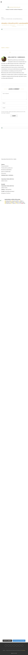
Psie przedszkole (4, 166)
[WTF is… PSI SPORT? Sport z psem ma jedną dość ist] (10, 529)
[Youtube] (14, 645)
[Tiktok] (19, 12)
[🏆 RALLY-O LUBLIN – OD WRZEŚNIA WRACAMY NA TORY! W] (24, 310)
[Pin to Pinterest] (15, 52)
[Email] (15, 12)
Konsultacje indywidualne (6, 169)
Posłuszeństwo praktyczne (7, 167)
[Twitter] (10, 12)
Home (2, 17)
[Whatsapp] (17, 12)
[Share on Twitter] (13, 52)
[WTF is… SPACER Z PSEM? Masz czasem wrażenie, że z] (17, 293)
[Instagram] (12, 12)
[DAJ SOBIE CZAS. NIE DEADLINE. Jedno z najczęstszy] (3, 311)
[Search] (26, 2)
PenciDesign (23, 650)
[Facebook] (8, 12)
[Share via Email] (16, 52)
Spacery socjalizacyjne (5, 171)
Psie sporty (3, 173)
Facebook (8, 193)
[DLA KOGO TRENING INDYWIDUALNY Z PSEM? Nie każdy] (10, 298)
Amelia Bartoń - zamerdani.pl (9, 25)
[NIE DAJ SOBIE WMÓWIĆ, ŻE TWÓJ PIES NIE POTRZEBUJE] (3, 524)
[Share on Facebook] (12, 52)
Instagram (3, 193)
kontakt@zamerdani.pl (9, 191)
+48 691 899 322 (8, 189)
